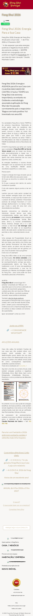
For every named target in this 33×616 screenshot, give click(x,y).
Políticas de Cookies (16, 608)
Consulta (22, 366)
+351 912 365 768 (17, 592)
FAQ (16, 603)
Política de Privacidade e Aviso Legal (16, 605)
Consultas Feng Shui (16, 509)
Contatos (16, 589)
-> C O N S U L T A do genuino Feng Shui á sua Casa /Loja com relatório (16, 463)
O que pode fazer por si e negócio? (16, 505)
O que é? (16, 502)
